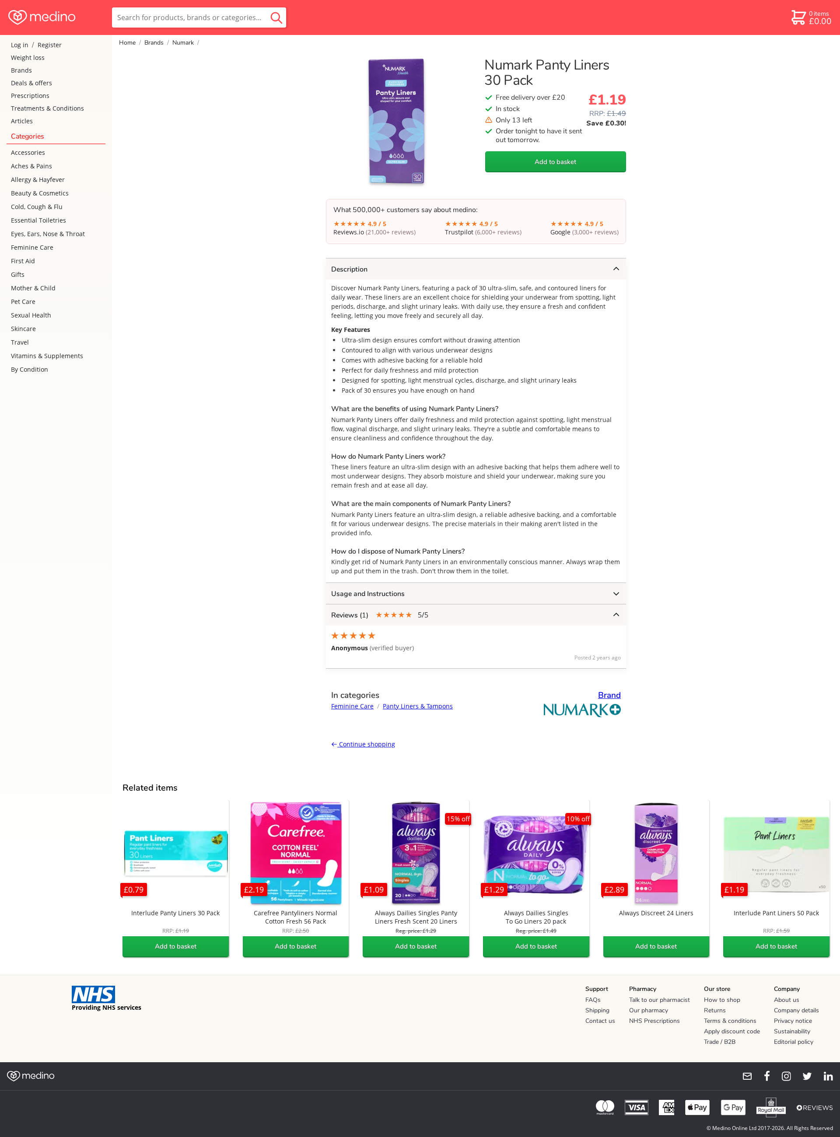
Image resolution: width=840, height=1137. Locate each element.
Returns (715, 1010)
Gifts (17, 274)
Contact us (600, 1021)
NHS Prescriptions (654, 1021)
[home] (55, 17)
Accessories (28, 152)
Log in (19, 45)
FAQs (593, 1000)
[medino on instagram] (782, 1076)
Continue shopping (366, 744)
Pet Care (23, 301)
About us (786, 1000)
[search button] (276, 17)
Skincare (23, 328)
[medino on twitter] (803, 1076)
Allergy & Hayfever (38, 179)
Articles (22, 121)
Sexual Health (31, 315)
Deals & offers (31, 83)
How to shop (722, 1000)
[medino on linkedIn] (824, 1076)
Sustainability (792, 1031)
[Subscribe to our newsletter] (743, 1076)
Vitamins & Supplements (47, 356)
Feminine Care (32, 247)
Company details (796, 1010)
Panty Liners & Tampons (418, 706)
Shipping (597, 1010)
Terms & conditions (730, 1021)
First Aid (23, 261)
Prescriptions (30, 95)
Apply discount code (732, 1031)
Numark (183, 42)
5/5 (379, 615)
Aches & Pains (31, 166)
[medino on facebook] (761, 1076)
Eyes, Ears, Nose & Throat (48, 234)
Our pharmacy (648, 1010)
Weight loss (28, 57)
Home (127, 42)
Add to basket (555, 161)
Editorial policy (793, 1042)
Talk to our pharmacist (659, 1000)
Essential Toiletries (38, 220)
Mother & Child (33, 288)
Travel (20, 342)
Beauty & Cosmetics (40, 193)
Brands (21, 70)
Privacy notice (793, 1021)
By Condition (29, 369)
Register (50, 45)
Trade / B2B (719, 1042)
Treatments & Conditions (47, 108)
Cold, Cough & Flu (37, 206)
